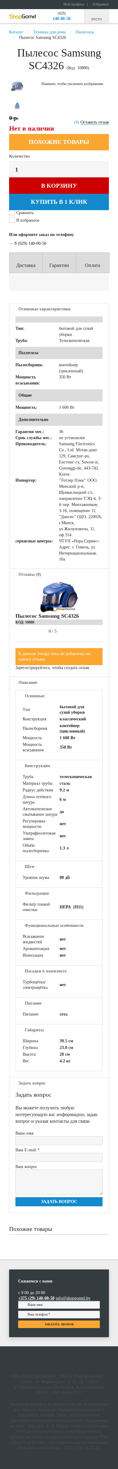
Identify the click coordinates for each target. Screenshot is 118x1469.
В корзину (59, 185)
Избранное (100, 4)
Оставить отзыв (94, 122)
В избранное (27, 220)
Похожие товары (59, 141)
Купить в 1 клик (59, 201)
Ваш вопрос (26, 1166)
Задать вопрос (59, 1201)
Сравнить (25, 212)
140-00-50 (61, 18)
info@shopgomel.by (73, 1298)
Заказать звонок (59, 1324)
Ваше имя (24, 1133)
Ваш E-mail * (27, 1150)
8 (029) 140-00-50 (30, 243)
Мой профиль (73, 4)
